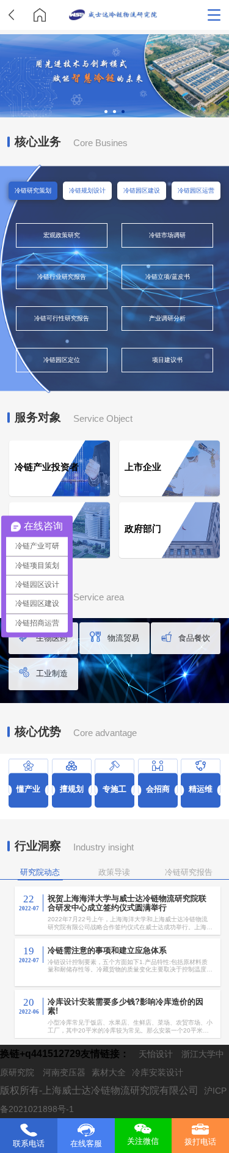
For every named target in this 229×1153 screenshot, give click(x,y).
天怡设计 (156, 1054)
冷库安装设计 (157, 1072)
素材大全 (109, 1072)
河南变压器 (64, 1072)
